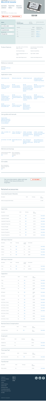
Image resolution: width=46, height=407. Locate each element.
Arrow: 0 (37, 31)
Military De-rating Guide (16, 78)
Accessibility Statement (5, 389)
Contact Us (3, 377)
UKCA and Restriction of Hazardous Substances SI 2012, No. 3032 (38, 141)
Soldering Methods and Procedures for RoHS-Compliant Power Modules (39, 79)
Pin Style (2, 28)
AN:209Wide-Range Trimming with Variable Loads (5, 105)
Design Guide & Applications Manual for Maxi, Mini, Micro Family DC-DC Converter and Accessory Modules (5, 120)
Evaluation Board (16, 16)
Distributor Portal (4, 387)
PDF (13, 156)
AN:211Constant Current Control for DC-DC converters (17, 105)
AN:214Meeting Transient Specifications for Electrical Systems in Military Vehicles (27, 106)
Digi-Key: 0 (38, 34)
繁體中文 (14, 377)
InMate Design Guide (5, 78)
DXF (2, 155)
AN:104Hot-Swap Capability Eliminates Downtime (16, 86)
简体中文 (14, 378)
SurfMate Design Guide (27, 78)
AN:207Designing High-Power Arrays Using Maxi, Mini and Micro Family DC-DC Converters (27, 97)
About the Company (5, 378)
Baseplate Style (3, 32)
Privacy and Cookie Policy (6, 390)
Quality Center (4, 385)
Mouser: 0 (38, 36)
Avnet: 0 (37, 33)
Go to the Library (36, 179)
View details (43, 215)
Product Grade (3, 24)
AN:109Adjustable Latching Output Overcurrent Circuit (39, 86)
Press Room (3, 380)
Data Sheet (6, 16)
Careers (2, 382)
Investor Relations (4, 383)
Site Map (2, 392)
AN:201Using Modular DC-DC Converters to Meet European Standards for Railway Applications (5, 97)
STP (2, 169)
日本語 (13, 380)
